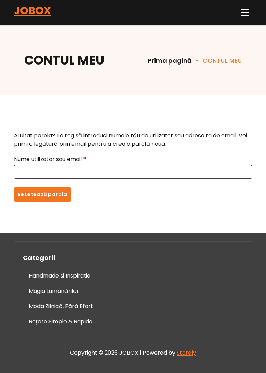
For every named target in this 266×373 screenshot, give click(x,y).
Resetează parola (43, 194)
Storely (186, 353)
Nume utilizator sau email (52, 160)
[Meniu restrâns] (245, 13)
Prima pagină (169, 60)
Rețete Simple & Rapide (60, 321)
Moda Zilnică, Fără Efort (61, 306)
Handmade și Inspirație (59, 276)
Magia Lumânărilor (54, 291)
